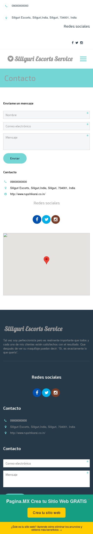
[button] (46, 260)
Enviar (15, 158)
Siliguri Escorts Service (43, 59)
